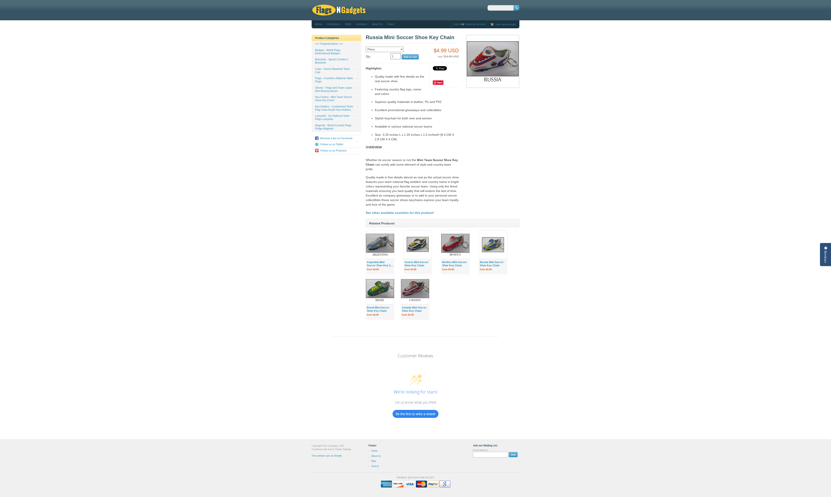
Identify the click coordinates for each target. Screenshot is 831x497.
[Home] (339, 14)
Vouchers (361, 24)
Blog (373, 461)
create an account (475, 24)
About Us (377, 24)
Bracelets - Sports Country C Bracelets (331, 61)
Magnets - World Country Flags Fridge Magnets (333, 127)
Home (318, 24)
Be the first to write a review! (415, 414)
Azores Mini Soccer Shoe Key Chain (416, 264)
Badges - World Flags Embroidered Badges (327, 52)
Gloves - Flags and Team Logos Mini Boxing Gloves (333, 89)
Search (375, 466)
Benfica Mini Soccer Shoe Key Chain (454, 264)
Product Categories (327, 38)
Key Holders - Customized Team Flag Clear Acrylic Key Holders (334, 108)
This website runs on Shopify (327, 455)
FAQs (348, 24)
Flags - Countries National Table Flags (334, 80)
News (390, 24)
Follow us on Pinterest (333, 150)
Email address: (480, 450)
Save (440, 82)
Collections (333, 24)
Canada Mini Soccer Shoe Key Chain (414, 309)
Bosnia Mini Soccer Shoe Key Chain (492, 264)
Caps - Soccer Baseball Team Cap (332, 70)
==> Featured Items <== (329, 43)
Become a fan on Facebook (336, 138)
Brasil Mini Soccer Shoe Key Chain (378, 309)
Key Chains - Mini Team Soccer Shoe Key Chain (333, 99)
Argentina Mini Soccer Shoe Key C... (380, 264)
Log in (457, 24)
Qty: (368, 56)
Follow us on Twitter (331, 144)
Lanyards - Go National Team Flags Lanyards (332, 117)
